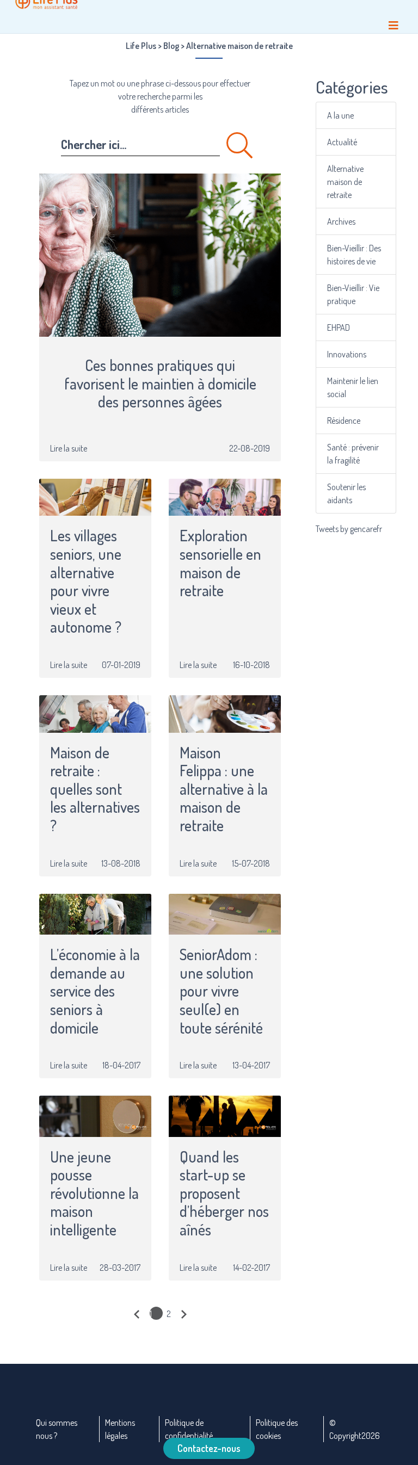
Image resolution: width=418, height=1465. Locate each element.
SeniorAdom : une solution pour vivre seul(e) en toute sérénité (221, 991)
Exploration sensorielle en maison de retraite (220, 563)
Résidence (343, 420)
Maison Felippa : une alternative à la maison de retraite (224, 789)
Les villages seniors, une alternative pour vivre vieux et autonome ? (87, 581)
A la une (340, 115)
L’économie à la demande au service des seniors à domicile (95, 991)
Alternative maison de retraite (345, 181)
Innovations (346, 354)
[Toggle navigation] (393, 25)
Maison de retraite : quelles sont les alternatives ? (95, 789)
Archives (341, 221)
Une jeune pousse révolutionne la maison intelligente (94, 1193)
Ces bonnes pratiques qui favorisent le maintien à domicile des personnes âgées (160, 383)
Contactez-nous (209, 1448)
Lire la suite (68, 448)
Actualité (342, 142)
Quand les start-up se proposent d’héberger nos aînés (224, 1193)
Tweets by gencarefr (349, 528)
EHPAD (338, 327)
